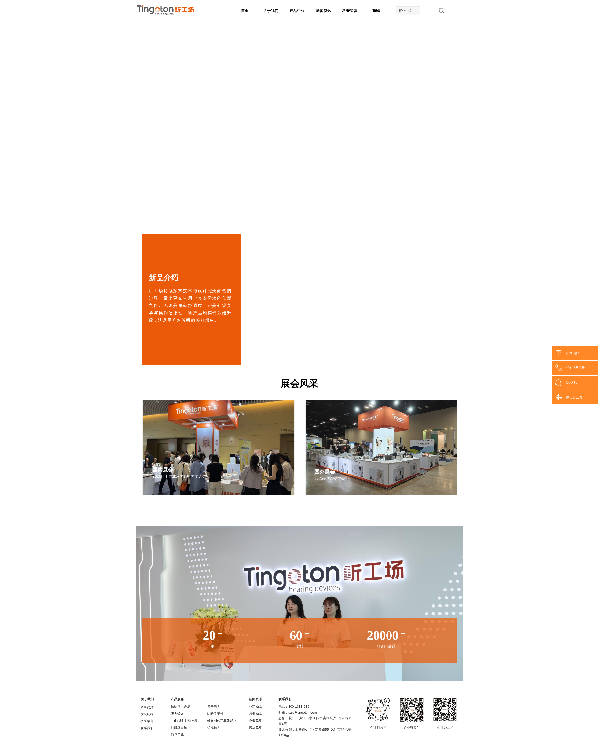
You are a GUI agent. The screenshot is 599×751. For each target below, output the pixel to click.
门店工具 (177, 735)
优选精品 (213, 728)
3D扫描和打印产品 (184, 721)
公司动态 (255, 707)
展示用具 (213, 707)
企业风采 (255, 721)
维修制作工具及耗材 (222, 721)
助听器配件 (215, 714)
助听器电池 (179, 728)
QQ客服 (571, 382)
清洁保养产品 (180, 707)
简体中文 (405, 10)
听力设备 (177, 714)
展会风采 (255, 728)
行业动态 (255, 714)
